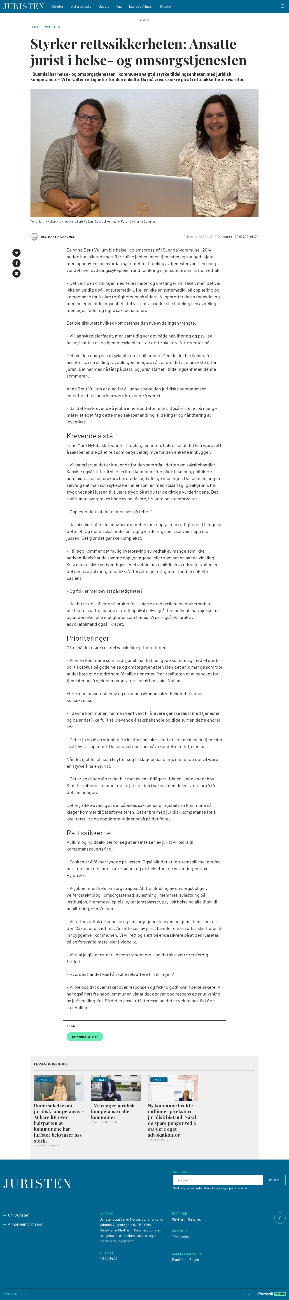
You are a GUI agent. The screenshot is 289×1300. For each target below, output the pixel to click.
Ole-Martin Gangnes (58, 236)
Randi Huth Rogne (185, 1259)
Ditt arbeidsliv (80, 6)
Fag (119, 6)
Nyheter (57, 6)
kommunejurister (85, 1037)
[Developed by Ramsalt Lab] (272, 1293)
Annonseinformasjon (25, 1224)
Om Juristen (18, 1214)
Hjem (35, 27)
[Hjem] (23, 6)
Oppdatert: (226, 236)
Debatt (104, 6)
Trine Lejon (180, 1236)
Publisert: (191, 236)
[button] (16, 253)
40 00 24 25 (108, 1258)
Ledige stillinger (141, 6)
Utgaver (166, 6)
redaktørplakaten (136, 1235)
